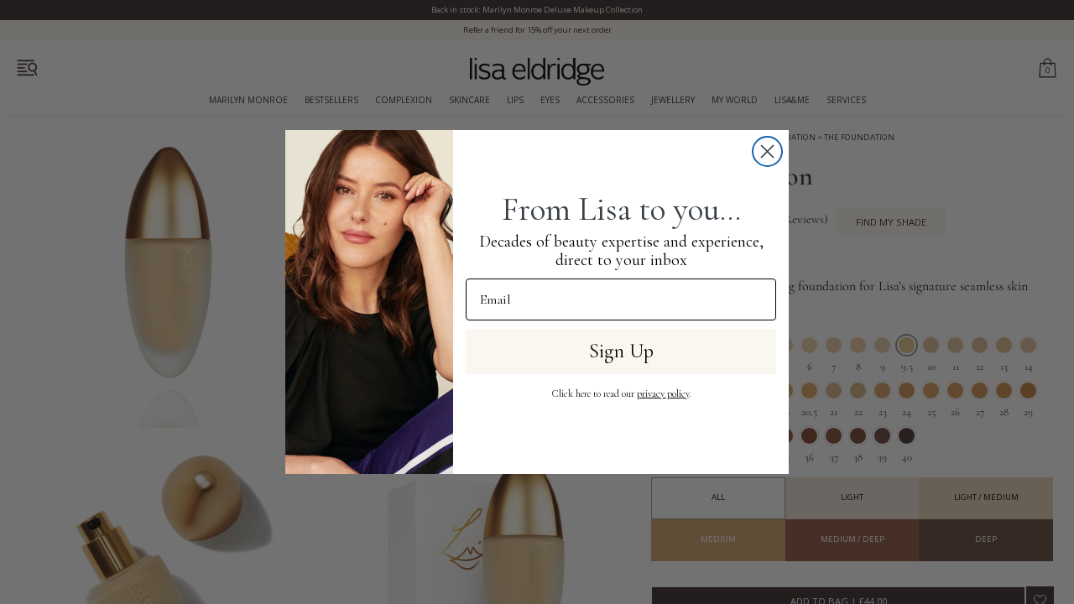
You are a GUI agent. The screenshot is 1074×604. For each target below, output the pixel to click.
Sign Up (621, 351)
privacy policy (663, 393)
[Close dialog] (767, 151)
